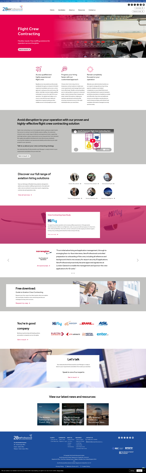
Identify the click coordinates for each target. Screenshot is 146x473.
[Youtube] (133, 438)
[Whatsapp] (138, 5)
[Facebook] (132, 5)
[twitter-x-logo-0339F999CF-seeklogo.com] (135, 5)
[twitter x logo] (124, 438)
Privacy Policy (60, 470)
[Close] (144, 470)
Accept (139, 470)
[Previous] (8, 260)
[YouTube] (144, 5)
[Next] (137, 260)
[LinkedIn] (129, 5)
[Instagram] (141, 5)
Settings (132, 470)
